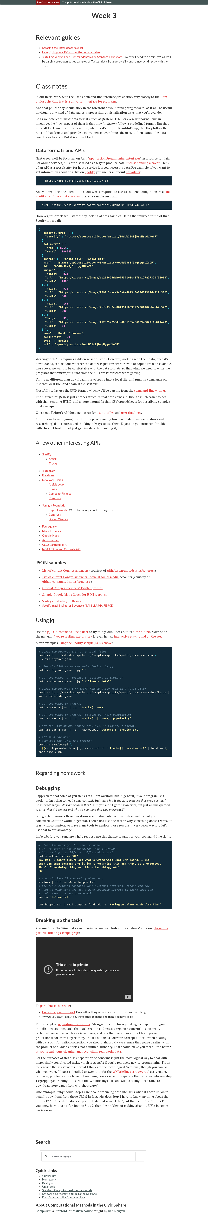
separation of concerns (74, 1024)
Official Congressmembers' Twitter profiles (72, 588)
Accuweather (50, 540)
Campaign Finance (60, 493)
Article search (57, 484)
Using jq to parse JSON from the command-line (71, 52)
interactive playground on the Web (138, 636)
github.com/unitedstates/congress (131, 570)
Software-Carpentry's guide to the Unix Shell (70, 1193)
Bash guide (49, 1183)
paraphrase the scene (55, 1006)
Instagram (48, 470)
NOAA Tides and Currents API (61, 549)
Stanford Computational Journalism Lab (67, 1190)
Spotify (90, 172)
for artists (133, 172)
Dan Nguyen (116, 1211)
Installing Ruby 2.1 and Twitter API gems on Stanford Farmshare (82, 57)
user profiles (105, 413)
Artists (53, 459)
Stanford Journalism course (74, 1211)
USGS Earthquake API (55, 544)
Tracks (53, 463)
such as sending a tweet (143, 163)
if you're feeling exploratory (72, 636)
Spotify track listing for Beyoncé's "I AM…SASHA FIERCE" (78, 605)
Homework (49, 1179)
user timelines (131, 413)
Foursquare (49, 526)
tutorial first (141, 632)
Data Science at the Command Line (63, 1197)
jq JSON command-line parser (67, 632)
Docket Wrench (58, 519)
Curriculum (49, 1176)
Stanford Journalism (48, 2)
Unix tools (48, 1186)
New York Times (52, 480)
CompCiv (42, 1211)
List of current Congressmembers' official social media (80, 577)
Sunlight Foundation (54, 505)
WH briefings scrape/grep (130, 1072)
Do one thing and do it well (58, 1012)
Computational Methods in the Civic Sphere (86, 2)
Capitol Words (58, 510)
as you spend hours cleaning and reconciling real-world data (78, 1051)
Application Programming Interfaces (114, 158)
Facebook (48, 475)
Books (53, 489)
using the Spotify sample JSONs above (85, 643)
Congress (55, 498)
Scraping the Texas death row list (62, 47)
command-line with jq (149, 390)
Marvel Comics (51, 531)
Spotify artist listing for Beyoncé (62, 601)
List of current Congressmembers (65, 570)
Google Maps (50, 535)
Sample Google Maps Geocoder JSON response (74, 595)
